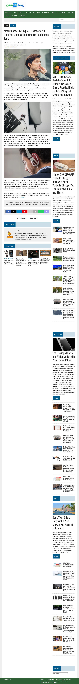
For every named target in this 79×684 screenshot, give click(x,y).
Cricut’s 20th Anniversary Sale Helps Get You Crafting (68, 478)
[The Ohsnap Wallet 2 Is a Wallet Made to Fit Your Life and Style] (64, 349)
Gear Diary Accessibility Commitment (61, 681)
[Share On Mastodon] (46, 211)
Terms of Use (44, 682)
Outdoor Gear (46, 12)
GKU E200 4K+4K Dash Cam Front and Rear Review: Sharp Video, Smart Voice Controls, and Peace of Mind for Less (68, 315)
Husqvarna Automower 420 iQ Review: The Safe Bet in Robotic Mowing (69, 258)
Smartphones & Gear (10, 12)
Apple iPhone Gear (23, 43)
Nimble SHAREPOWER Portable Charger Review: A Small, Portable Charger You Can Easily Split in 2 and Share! (63, 183)
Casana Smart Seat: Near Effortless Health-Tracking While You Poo (68, 618)
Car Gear (28, 12)
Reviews (18, 257)
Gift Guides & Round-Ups (18, 16)
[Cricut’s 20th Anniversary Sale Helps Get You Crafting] (57, 480)
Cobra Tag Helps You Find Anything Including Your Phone (9, 262)
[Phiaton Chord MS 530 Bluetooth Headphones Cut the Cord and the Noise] (33, 256)
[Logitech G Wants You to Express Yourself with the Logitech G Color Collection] (45, 255)
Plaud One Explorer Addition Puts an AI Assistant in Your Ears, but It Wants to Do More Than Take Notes (69, 408)
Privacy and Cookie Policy (46, 681)
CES (37, 43)
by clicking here (71, 52)
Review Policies (59, 679)
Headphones (42, 43)
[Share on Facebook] (8, 211)
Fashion (7, 16)
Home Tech (21, 12)
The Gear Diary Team (50, 679)
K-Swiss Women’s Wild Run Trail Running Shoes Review (69, 250)
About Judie (42, 679)
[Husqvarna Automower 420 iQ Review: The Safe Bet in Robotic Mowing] (57, 260)
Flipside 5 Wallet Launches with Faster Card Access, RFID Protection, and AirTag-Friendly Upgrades (68, 650)
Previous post (23, 218)
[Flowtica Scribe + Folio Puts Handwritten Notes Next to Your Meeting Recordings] (57, 429)
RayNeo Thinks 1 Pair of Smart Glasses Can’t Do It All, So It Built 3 (69, 458)
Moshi (11, 45)
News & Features (8, 258)
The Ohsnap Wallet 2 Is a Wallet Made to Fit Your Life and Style (64, 356)
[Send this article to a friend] (30, 211)
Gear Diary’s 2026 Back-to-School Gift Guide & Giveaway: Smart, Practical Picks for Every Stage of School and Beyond (64, 85)
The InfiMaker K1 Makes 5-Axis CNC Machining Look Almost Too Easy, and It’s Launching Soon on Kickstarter (69, 488)
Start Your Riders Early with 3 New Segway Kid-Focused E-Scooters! (63, 522)
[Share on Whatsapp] (41, 211)
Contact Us (55, 682)
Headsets (6, 45)
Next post (33, 218)
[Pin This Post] (24, 211)
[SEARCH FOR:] (66, 19)
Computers (55, 12)
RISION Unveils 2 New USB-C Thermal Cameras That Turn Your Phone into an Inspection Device (69, 588)
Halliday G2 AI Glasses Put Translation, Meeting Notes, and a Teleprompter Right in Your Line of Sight (69, 628)
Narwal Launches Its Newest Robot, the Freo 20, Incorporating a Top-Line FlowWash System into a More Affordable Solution (69, 575)
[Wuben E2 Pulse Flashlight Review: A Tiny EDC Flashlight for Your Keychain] (57, 242)
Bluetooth (32, 43)
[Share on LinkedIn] (19, 211)
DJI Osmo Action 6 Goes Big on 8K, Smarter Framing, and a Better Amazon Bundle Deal (69, 449)
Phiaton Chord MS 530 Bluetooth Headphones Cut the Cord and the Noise (33, 263)
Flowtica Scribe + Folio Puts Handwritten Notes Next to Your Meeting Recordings (69, 428)
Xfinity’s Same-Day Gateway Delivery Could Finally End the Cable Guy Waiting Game (69, 639)
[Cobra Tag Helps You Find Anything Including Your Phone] (8, 256)
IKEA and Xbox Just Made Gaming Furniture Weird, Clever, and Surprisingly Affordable (69, 418)
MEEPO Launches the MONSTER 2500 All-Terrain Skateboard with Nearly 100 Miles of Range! (69, 609)
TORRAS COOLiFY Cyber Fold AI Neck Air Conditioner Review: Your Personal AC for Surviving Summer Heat (69, 280)
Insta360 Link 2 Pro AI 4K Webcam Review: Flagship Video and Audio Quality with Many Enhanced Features (69, 230)
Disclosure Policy (67, 679)
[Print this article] (35, 211)
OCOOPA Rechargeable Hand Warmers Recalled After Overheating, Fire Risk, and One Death (69, 598)
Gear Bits (56, 498)
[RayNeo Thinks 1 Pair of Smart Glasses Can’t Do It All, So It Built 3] (57, 460)
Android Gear (13, 43)
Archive (49, 682)
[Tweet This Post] (13, 211)
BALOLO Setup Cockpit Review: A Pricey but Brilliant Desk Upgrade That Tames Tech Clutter (68, 269)
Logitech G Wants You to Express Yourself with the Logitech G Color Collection (45, 261)
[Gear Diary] (15, 5)
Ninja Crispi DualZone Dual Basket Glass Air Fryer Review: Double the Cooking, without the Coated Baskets (69, 303)
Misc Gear (71, 12)
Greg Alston (13, 47)
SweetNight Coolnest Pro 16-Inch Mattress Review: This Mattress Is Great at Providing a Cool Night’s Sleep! (68, 468)
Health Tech (36, 12)
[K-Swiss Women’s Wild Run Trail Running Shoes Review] (57, 252)
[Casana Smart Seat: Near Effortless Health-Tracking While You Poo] (57, 620)
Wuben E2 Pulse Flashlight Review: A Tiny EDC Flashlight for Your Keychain (68, 241)
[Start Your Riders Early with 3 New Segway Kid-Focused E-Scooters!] (64, 514)
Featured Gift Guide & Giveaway (61, 58)
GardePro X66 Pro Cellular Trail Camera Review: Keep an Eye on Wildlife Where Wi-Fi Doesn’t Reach (68, 291)
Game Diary (63, 12)
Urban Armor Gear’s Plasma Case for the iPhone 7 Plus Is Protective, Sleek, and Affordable (21, 262)
